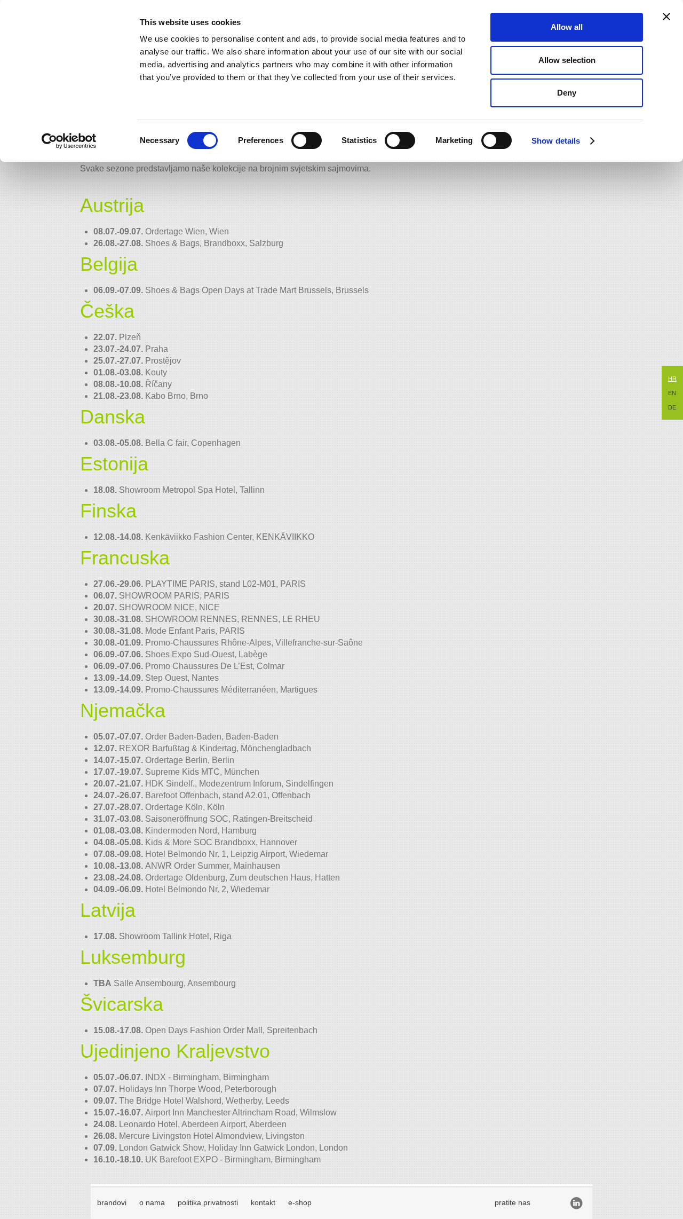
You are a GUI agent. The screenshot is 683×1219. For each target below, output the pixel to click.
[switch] (306, 140)
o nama (152, 1202)
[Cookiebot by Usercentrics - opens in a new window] (69, 141)
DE (672, 407)
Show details (555, 140)
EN (672, 393)
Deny (566, 92)
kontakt (263, 1202)
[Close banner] (666, 16)
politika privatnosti (208, 1202)
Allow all (567, 27)
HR (672, 378)
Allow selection (566, 60)
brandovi (111, 1202)
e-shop (300, 1202)
